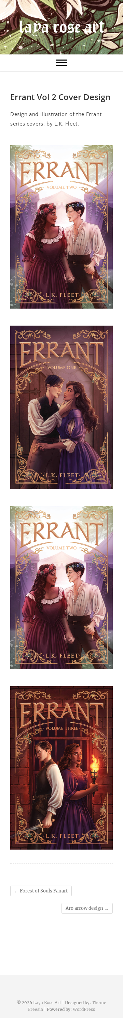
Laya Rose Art (47, 1002)
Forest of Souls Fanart (41, 891)
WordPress (84, 1009)
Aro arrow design (87, 908)
